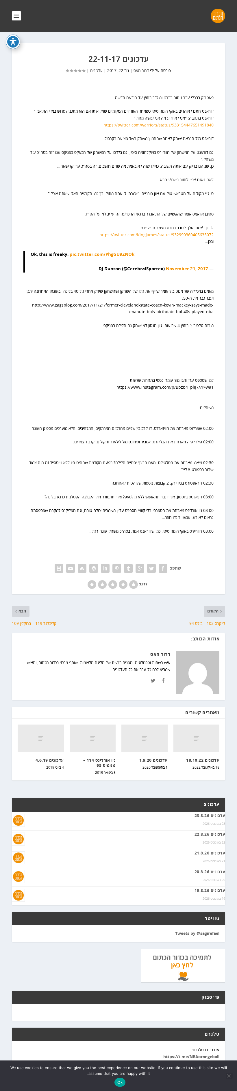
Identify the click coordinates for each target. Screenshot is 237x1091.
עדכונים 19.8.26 (210, 890)
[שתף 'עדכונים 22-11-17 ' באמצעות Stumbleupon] (82, 568)
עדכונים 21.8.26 (210, 853)
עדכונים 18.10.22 (202, 760)
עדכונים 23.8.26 (210, 815)
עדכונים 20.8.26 (210, 872)
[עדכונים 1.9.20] (144, 738)
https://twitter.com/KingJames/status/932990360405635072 (156, 234)
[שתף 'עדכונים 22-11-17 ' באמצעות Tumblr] (128, 568)
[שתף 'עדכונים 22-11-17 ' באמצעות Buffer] (93, 568)
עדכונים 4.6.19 (50, 760)
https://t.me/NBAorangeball (191, 1057)
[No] (229, 1076)
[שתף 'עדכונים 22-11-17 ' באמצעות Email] (70, 568)
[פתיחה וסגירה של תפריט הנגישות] (13, 42)
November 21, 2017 (187, 269)
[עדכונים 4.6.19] (41, 738)
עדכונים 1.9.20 (153, 760)
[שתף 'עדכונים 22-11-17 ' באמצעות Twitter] (151, 568)
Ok (120, 1082)
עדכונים (96, 70)
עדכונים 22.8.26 (210, 834)
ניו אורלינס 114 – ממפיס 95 (99, 763)
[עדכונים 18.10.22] (196, 738)
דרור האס (141, 70)
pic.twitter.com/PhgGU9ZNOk (102, 254)
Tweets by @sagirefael (197, 933)
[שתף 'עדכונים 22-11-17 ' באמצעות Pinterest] (117, 568)
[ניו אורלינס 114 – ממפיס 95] (93, 738)
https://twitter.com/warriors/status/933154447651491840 (158, 125)
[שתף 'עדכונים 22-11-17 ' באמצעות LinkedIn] (105, 568)
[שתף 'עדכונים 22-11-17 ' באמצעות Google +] (140, 568)
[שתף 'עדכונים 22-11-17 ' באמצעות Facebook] (163, 568)
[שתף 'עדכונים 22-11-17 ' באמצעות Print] (59, 568)
